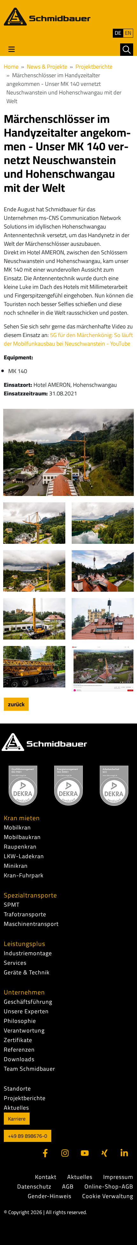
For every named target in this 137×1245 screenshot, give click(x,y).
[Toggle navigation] (11, 49)
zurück (16, 704)
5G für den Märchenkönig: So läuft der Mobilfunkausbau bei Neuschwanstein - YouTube (68, 339)
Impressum (118, 1177)
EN (128, 33)
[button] (126, 49)
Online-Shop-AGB (108, 1186)
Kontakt (45, 1177)
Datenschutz (34, 1186)
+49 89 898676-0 (27, 1136)
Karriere (16, 1118)
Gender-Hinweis (49, 1196)
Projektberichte (94, 66)
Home (11, 66)
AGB (68, 1186)
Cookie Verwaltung (107, 1196)
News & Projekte (47, 66)
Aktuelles (79, 1177)
